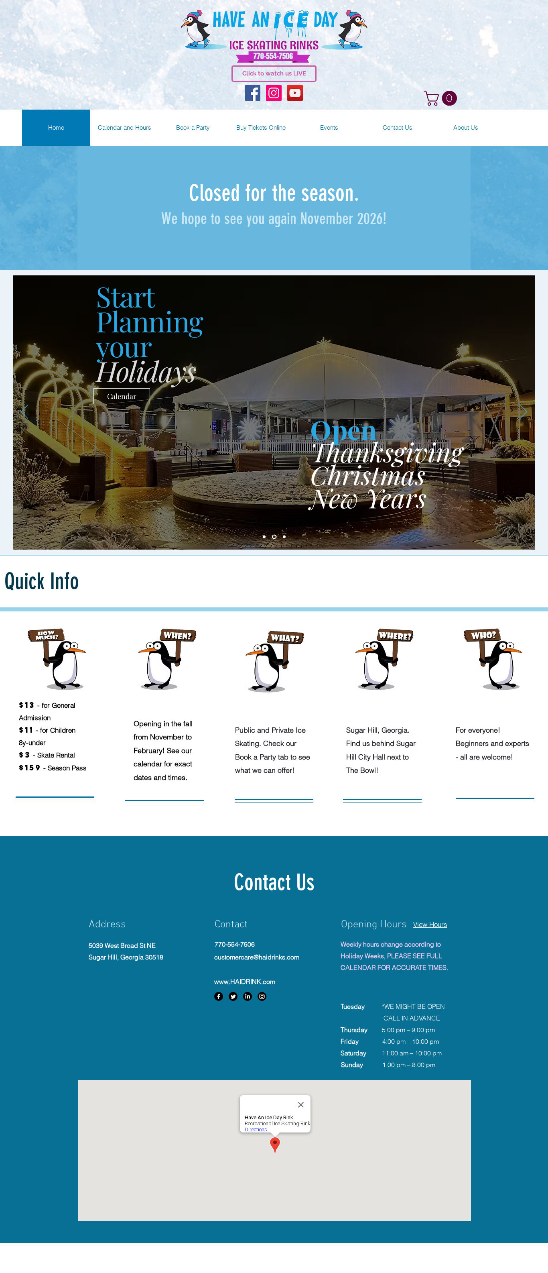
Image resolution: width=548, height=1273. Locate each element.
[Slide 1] (264, 536)
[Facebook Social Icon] (252, 93)
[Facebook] (218, 996)
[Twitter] (233, 996)
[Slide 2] (274, 536)
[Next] (523, 412)
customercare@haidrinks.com (256, 957)
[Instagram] (262, 996)
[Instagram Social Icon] (274, 93)
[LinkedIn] (247, 996)
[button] (442, 98)
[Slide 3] (284, 536)
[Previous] (24, 412)
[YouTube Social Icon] (295, 93)
